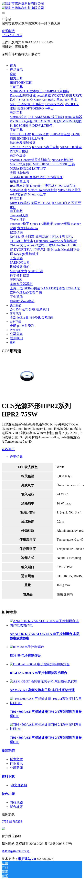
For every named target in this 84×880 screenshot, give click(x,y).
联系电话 (8, 31)
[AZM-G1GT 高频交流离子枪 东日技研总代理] (43, 681)
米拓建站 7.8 (27, 859)
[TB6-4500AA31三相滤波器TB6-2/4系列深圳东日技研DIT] (46, 729)
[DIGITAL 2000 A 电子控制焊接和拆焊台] (40, 664)
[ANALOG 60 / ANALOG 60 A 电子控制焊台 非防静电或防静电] (46, 625)
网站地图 (16, 802)
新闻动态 (8, 750)
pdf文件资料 (18, 785)
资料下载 (8, 776)
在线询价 (8, 449)
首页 (13, 65)
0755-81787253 (12, 821)
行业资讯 (16, 763)
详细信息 (16, 456)
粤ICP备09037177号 (16, 851)
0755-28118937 (12, 35)
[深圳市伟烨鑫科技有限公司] (42, 6)
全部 (13, 74)
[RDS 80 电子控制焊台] (27, 647)
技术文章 (16, 759)
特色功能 (8, 793)
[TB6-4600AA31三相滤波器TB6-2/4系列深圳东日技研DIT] (46, 703)
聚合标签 (16, 806)
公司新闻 (16, 767)
